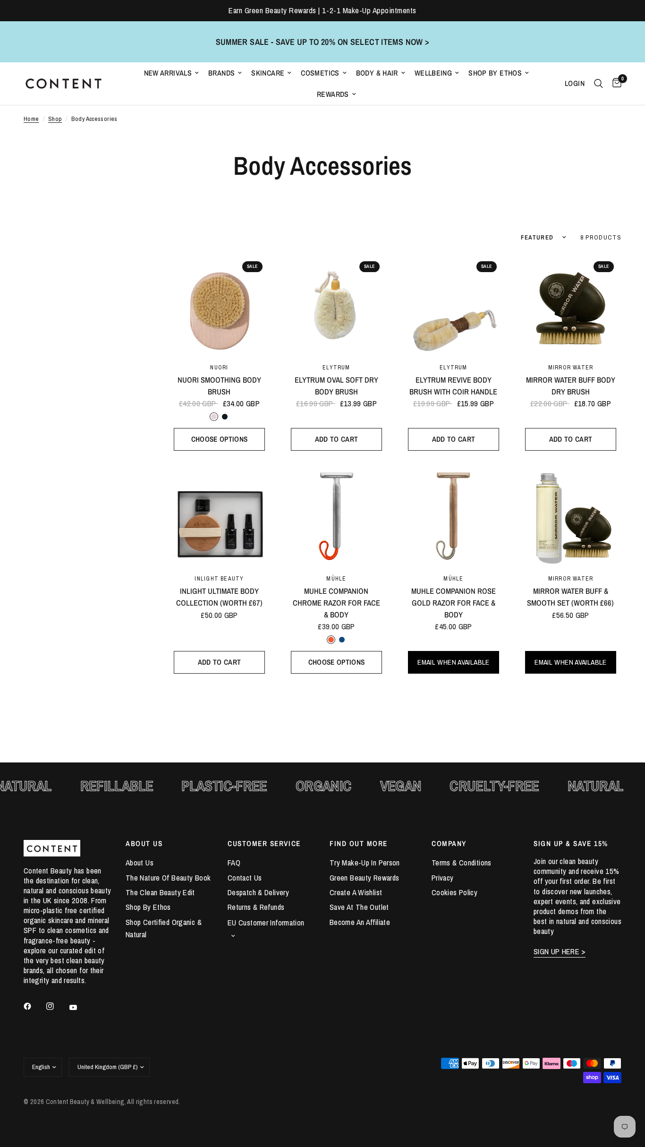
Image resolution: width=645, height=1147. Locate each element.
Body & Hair (377, 73)
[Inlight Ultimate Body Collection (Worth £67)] (219, 515)
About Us (139, 862)
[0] (614, 83)
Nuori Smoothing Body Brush (219, 386)
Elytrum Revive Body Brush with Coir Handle (453, 386)
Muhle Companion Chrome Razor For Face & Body (336, 603)
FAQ (234, 862)
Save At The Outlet (359, 907)
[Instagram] (56, 1006)
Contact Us (245, 878)
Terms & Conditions (462, 862)
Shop (55, 119)
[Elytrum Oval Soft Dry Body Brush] (336, 304)
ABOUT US (144, 843)
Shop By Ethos (495, 73)
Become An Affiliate (360, 922)
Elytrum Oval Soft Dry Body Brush (336, 386)
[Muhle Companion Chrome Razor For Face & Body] (336, 515)
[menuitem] (171, 73)
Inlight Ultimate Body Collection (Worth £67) (219, 597)
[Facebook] (34, 1006)
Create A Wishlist (356, 892)
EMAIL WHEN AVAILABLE (453, 662)
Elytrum (336, 367)
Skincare (267, 73)
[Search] (598, 83)
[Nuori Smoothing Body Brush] (219, 304)
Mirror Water (571, 367)
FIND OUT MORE (359, 843)
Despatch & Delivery (258, 892)
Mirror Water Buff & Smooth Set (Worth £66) (570, 597)
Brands (221, 73)
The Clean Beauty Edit (160, 892)
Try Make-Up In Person (365, 862)
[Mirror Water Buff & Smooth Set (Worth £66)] (570, 515)
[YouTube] (79, 1007)
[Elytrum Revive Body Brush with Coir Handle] (453, 304)
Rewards (333, 94)
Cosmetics (320, 73)
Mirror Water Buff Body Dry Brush (570, 386)
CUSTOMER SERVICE (264, 843)
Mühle (336, 578)
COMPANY (449, 843)
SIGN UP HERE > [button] (560, 951)
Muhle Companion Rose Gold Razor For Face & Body (453, 603)
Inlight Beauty (219, 578)
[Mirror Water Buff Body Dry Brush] (570, 304)
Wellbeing (433, 73)
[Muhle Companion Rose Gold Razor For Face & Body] (453, 515)
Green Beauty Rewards (364, 878)
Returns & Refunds (256, 907)
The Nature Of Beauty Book (168, 878)
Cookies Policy (454, 892)
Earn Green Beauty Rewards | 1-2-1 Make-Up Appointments (322, 10)
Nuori (219, 367)
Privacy (443, 878)
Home (31, 119)
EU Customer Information (266, 922)
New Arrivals (168, 73)
